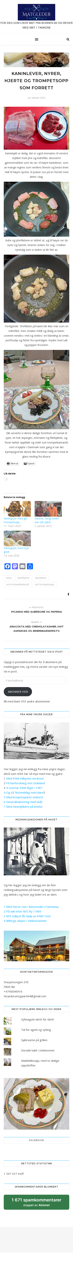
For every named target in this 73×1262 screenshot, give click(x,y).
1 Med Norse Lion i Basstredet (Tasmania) (31, 907)
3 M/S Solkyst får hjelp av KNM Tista (27, 916)
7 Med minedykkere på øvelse (23, 806)
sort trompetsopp (44, 584)
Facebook (36, 1140)
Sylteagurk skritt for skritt (37, 1019)
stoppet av (36, 1203)
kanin (9, 577)
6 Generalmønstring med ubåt (23, 802)
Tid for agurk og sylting (36, 1030)
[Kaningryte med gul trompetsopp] (17, 509)
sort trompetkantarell (17, 584)
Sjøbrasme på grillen (34, 1040)
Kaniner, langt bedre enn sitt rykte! (47, 520)
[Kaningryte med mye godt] (17, 538)
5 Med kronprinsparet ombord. (23, 797)
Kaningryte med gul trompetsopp (15, 520)
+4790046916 (13, 991)
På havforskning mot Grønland (25, 783)
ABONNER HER (18, 691)
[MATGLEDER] (36, 17)
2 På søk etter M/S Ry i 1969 (22, 911)
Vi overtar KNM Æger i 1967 (24, 788)
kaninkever (41, 577)
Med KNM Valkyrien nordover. (25, 778)
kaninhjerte (23, 577)
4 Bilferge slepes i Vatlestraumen (25, 921)
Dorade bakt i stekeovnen (37, 1050)
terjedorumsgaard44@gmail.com (25, 996)
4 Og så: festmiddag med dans (23, 792)
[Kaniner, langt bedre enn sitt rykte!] (48, 509)
